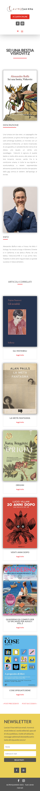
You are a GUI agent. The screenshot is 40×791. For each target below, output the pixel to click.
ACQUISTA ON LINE (20, 17)
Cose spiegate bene (20, 690)
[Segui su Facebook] (18, 23)
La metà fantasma (20, 418)
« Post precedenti (11, 703)
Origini (20, 485)
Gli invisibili (20, 351)
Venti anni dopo (20, 552)
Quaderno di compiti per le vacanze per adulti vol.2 (20, 621)
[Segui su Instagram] (22, 23)
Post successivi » (29, 703)
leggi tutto (20, 355)
